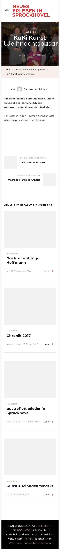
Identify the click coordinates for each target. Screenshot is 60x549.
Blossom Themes (22, 538)
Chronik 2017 (19, 336)
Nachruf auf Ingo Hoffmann (23, 260)
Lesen (46, 271)
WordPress (15, 543)
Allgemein (30, 32)
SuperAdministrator (36, 89)
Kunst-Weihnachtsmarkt (30, 486)
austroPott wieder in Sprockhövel (26, 411)
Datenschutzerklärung (37, 543)
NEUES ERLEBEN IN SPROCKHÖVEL (31, 11)
